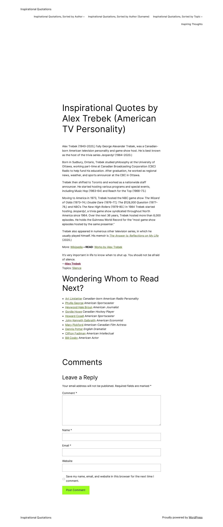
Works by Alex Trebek (108, 247)
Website (67, 461)
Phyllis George (74, 303)
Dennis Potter (74, 329)
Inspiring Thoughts (192, 24)
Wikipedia (76, 247)
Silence (76, 268)
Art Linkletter (73, 298)
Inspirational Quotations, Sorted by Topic (176, 16)
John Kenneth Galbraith (80, 320)
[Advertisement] (111, 62)
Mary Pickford (74, 324)
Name (67, 430)
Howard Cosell (74, 316)
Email (66, 445)
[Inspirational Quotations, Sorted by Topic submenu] (202, 16)
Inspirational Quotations (35, 9)
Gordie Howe (73, 311)
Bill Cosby (71, 337)
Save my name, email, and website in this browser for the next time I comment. (110, 478)
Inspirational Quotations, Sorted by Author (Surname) (118, 16)
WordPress (196, 517)
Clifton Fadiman (75, 333)
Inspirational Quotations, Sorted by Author (58, 16)
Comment (69, 393)
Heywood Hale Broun (78, 307)
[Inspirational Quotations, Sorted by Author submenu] (84, 16)
